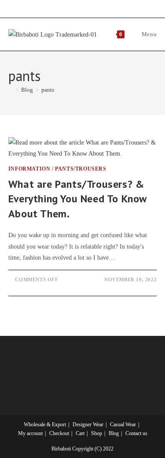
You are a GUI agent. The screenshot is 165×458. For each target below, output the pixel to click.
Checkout (59, 433)
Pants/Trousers (80, 169)
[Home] (10, 89)
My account (30, 433)
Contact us (136, 433)
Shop (96, 433)
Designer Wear (88, 424)
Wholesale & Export (45, 424)
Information (29, 169)
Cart (80, 433)
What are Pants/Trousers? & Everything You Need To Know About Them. (77, 198)
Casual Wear (123, 424)
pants (47, 89)
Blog (114, 433)
